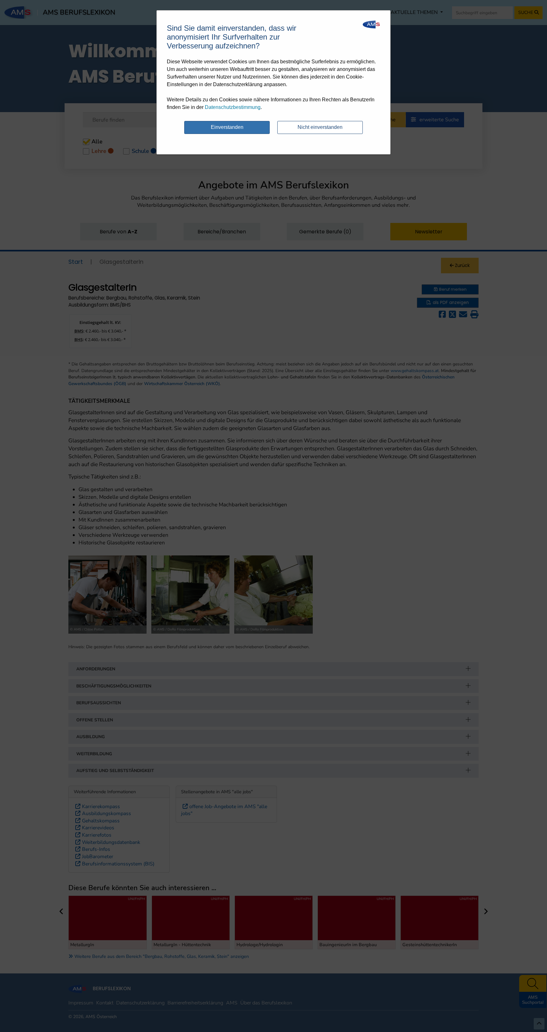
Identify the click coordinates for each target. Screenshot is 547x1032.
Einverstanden (227, 127)
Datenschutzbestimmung (233, 107)
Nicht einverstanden (320, 127)
